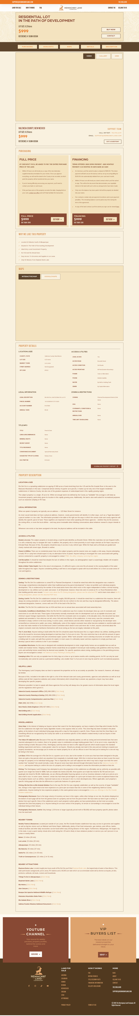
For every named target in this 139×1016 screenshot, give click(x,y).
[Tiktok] (41, 986)
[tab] (89, 56)
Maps (69, 47)
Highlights (48, 47)
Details (90, 47)
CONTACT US (111, 8)
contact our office (34, 193)
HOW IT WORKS (30, 8)
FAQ (40, 8)
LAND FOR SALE (16, 8)
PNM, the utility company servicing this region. (81, 556)
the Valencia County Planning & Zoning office (59, 653)
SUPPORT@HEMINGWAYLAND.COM (122, 991)
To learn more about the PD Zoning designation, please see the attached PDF (70, 592)
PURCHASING (27, 47)
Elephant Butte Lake (79, 868)
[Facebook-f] (29, 986)
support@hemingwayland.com (108, 136)
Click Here (59, 691)
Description (111, 47)
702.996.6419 (116, 133)
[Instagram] (35, 986)
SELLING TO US (122, 8)
